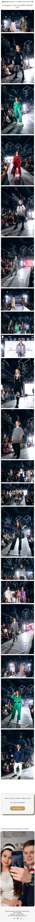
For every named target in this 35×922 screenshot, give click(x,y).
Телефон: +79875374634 (17, 914)
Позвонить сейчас (17, 808)
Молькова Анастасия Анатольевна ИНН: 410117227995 (17, 912)
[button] (2, 869)
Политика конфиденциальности (17, 915)
